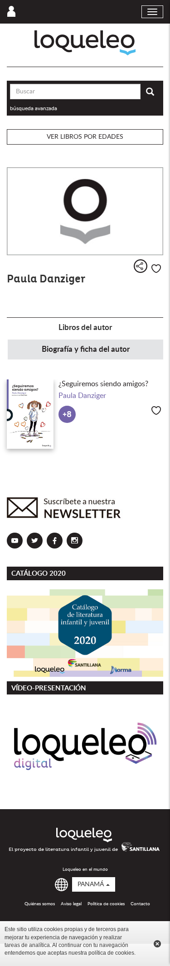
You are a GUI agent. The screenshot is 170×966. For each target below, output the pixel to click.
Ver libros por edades (85, 137)
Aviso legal (71, 904)
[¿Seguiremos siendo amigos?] (30, 414)
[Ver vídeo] (85, 747)
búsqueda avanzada (33, 108)
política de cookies (111, 953)
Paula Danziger (82, 395)
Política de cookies (106, 904)
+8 (67, 414)
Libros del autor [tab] (85, 327)
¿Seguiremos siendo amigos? (103, 384)
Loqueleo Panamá (85, 42)
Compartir (140, 266)
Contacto (140, 904)
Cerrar (157, 943)
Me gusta (156, 268)
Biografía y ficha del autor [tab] (86, 349)
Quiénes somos (39, 904)
